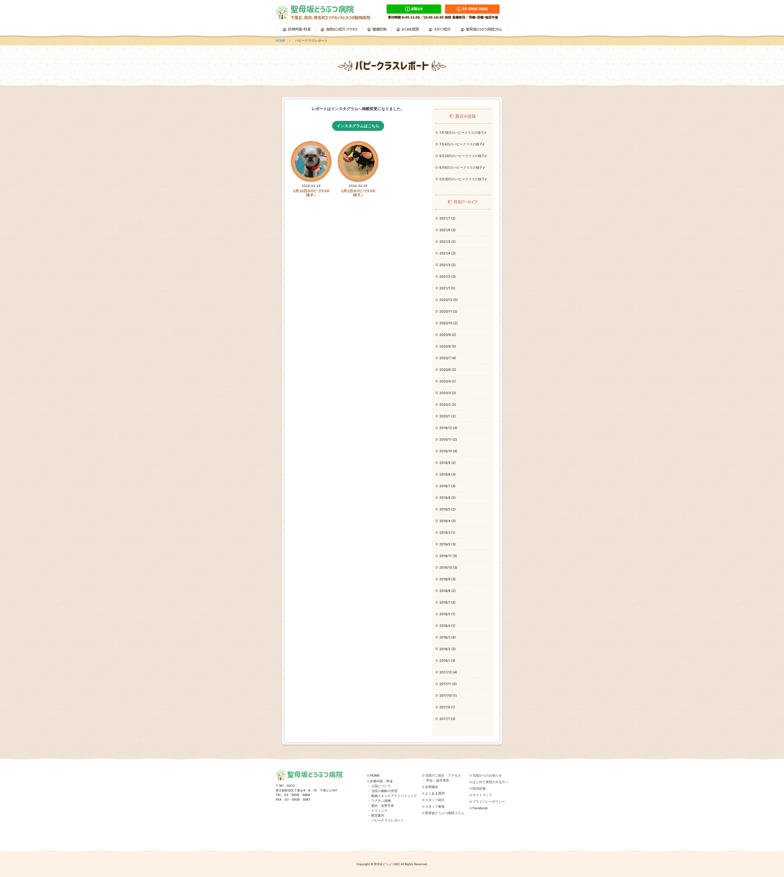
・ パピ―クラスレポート (385, 820)
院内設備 (479, 788)
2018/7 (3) (447, 602)
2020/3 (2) (447, 393)
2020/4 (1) (447, 381)
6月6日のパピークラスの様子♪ (462, 167)
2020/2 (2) (447, 404)
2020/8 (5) (447, 346)
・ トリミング (377, 810)
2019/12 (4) (448, 428)
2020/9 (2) (447, 335)
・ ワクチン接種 (379, 801)
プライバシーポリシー (488, 801)
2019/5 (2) (447, 509)
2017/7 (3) (447, 719)
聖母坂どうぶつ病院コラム (484, 29)
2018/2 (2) (447, 649)
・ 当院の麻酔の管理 (382, 791)
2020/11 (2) (448, 311)
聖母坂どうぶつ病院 (330, 12)
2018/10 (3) (448, 567)
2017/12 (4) (448, 672)
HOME (280, 40)
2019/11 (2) (448, 439)
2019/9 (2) (447, 463)
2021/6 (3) (447, 230)
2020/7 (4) (447, 358)
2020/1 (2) (447, 416)
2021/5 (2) (447, 242)
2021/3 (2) (447, 265)
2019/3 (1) (447, 532)
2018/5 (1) (447, 614)
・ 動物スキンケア (392, 796)
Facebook (480, 808)
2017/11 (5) (448, 684)
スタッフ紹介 (442, 29)
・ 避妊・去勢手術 (380, 806)
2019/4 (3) (447, 521)
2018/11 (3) (448, 556)
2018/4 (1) (447, 626)
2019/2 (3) (447, 544)
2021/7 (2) (447, 218)
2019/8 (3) (447, 474)
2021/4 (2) (447, 253)
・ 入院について (379, 786)
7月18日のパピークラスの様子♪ (462, 132)
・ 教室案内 (375, 815)
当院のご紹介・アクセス (341, 29)
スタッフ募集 (435, 806)
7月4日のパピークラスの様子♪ (462, 144)
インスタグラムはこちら (358, 125)
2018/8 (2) (447, 591)
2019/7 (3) (447, 486)
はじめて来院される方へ (490, 782)
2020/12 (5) (448, 300)
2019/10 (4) (448, 451)
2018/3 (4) (447, 637)
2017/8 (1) (447, 707)
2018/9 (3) (447, 579)
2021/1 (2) (447, 288)
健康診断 (379, 29)
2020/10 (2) (448, 323)
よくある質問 (410, 29)
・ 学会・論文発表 (435, 780)
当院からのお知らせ (487, 775)
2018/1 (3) (447, 661)
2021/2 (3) (447, 276)
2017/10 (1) (448, 695)
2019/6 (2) (447, 498)
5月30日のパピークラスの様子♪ (463, 179)
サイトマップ (482, 795)
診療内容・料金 (299, 29)
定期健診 (431, 787)
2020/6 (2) (447, 370)
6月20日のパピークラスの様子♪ (463, 156)
